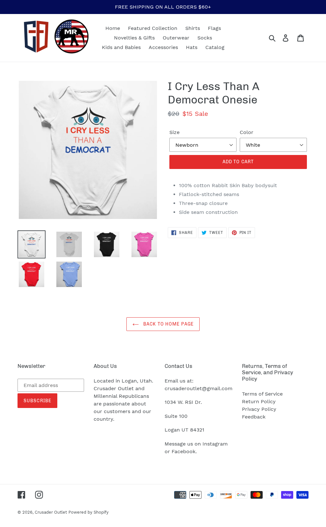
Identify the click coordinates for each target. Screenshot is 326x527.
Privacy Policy (259, 409)
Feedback (254, 417)
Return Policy (259, 401)
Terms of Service (262, 394)
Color (246, 132)
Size (174, 132)
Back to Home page (168, 324)
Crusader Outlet (51, 512)
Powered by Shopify (88, 512)
